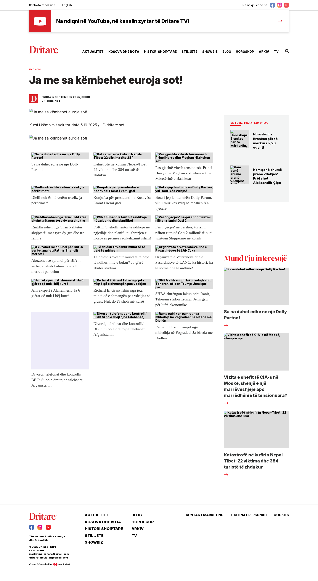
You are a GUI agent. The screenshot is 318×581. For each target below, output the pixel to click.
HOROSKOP (245, 51)
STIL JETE (189, 51)
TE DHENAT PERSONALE (248, 515)
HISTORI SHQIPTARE (160, 51)
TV (276, 51)
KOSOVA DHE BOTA (123, 51)
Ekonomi (35, 69)
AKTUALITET (93, 51)
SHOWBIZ (210, 51)
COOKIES (281, 515)
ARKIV (264, 51)
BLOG (226, 51)
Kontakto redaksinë (42, 5)
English (67, 5)
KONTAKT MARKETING (204, 515)
